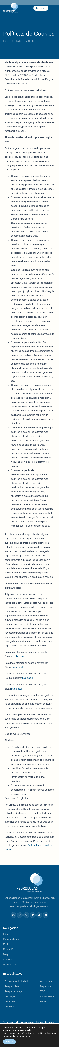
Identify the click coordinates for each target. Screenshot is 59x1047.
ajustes (26, 1036)
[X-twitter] (26, 915)
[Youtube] (45, 915)
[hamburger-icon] (53, 8)
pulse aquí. (16, 688)
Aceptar (9, 1042)
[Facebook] (13, 915)
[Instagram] (20, 915)
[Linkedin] (33, 915)
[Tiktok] (39, 915)
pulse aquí (19, 656)
